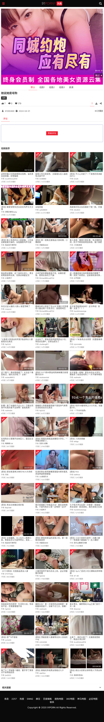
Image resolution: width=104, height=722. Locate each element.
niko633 (77, 210)
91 (52, 3)
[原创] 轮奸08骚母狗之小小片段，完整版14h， (86, 406)
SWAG (30, 698)
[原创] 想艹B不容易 (9, 637)
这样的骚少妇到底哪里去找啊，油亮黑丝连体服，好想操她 (17, 175)
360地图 (70, 698)
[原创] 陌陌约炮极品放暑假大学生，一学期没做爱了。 (51, 440)
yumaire (8, 640)
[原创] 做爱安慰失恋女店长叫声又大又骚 (17, 208)
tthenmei (77, 609)
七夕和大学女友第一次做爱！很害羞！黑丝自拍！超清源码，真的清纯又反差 (86, 506)
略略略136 (9, 443)
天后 (6, 475)
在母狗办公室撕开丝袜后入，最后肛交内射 (17, 440)
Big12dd (8, 508)
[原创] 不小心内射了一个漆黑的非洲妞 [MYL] (86, 175)
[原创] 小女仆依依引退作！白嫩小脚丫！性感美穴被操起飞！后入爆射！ (85, 539)
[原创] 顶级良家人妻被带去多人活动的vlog (51, 638)
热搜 (22, 698)
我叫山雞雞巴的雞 (80, 543)
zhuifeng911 (44, 344)
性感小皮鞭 (43, 443)
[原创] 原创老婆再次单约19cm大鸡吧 (16, 472)
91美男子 (8, 278)
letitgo (76, 441)
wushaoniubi (44, 377)
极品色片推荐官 (11, 245)
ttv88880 (42, 179)
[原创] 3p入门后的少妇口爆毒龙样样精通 (86, 572)
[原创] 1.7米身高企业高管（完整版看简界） (86, 340)
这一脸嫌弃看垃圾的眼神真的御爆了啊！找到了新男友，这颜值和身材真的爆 (86, 275)
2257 (14, 698)
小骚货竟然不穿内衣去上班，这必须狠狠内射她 (51, 572)
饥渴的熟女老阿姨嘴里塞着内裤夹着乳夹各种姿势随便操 (51, 473)
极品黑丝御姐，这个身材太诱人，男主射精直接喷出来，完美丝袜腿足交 (17, 274)
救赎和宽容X (78, 675)
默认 (33, 87)
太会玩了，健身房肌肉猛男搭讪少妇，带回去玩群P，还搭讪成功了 (51, 340)
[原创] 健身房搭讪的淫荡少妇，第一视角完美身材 (51, 539)
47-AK (76, 576)
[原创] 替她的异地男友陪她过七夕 (49, 670)
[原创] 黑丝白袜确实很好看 (12, 505)
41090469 (9, 111)
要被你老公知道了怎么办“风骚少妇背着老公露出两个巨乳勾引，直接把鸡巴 (51, 307)
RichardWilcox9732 (46, 278)
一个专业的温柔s (80, 410)
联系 (52, 702)
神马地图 (81, 698)
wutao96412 (10, 377)
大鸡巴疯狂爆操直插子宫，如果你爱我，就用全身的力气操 (50, 274)
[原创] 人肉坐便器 (77, 439)
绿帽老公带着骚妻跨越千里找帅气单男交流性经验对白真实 (51, 406)
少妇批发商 (78, 245)
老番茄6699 (43, 245)
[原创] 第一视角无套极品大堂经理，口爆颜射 (51, 241)
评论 (5, 118)
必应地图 (93, 698)
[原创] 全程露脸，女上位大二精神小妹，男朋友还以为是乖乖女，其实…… (16, 539)
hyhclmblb (78, 344)
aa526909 (43, 210)
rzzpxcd (8, 309)
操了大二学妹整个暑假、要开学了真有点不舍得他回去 (17, 671)
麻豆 (38, 698)
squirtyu (42, 673)
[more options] (100, 687)
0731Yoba (9, 574)
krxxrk (76, 179)
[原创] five (74, 472)
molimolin (77, 377)
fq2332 (8, 344)
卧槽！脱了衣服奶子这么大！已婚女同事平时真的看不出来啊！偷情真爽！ (17, 406)
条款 (6, 698)
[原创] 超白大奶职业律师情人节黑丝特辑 (86, 671)
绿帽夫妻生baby (11, 212)
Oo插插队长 (43, 477)
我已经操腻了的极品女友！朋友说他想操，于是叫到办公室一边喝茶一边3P (51, 506)
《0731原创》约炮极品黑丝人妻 (14, 571)
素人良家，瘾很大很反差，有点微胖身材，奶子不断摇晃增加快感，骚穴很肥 (86, 241)
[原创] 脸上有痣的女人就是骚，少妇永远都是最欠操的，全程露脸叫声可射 (17, 241)
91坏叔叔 (77, 278)
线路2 (52, 87)
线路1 (42, 87)
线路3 (62, 87)
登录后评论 (52, 133)
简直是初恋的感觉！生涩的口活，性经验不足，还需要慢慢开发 (17, 605)
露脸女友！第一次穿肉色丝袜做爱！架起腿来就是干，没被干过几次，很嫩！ (51, 605)
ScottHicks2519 (11, 179)
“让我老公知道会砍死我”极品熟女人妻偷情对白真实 (17, 340)
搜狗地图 (59, 698)
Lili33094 (43, 642)
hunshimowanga (80, 311)
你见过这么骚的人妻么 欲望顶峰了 (15, 306)
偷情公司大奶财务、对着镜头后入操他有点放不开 (51, 175)
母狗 (4, 98)
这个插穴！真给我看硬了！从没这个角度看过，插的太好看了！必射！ (17, 373)
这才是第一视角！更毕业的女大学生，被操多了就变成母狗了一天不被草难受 (86, 373)
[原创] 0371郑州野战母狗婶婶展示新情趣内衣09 (51, 373)
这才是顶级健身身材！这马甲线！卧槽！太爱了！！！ (85, 307)
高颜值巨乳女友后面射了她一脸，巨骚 (86, 207)
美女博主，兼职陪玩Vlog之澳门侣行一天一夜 (86, 605)
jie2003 (8, 675)
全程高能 (39, 207)
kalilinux (77, 475)
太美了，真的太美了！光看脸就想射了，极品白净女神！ (85, 638)
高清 (71, 87)
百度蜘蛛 (47, 698)
